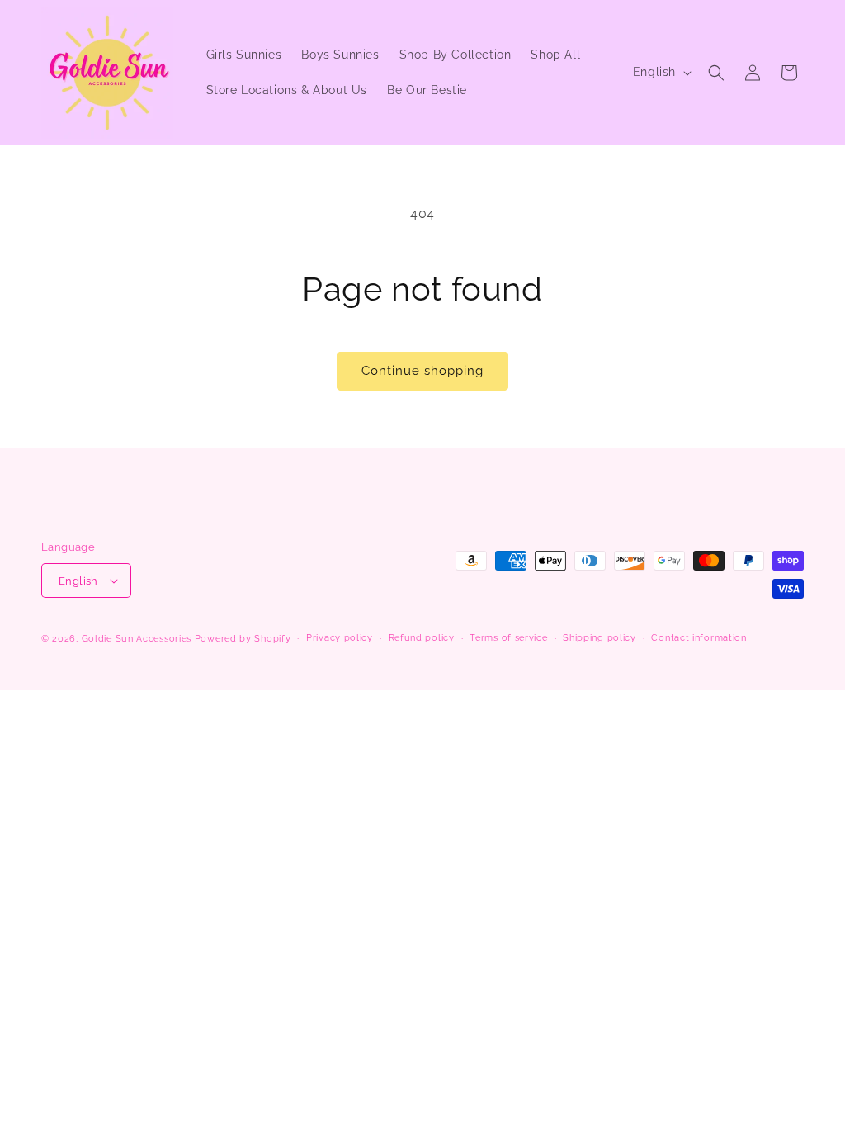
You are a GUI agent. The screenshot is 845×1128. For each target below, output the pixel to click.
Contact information (698, 638)
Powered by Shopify (243, 638)
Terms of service (508, 638)
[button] (716, 73)
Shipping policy (599, 638)
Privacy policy (339, 638)
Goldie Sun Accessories (136, 638)
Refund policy (422, 638)
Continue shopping (422, 370)
